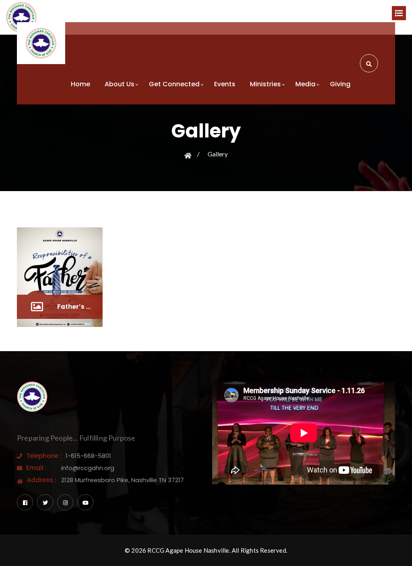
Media (305, 84)
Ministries (265, 84)
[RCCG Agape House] (41, 43)
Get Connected (174, 84)
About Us (119, 84)
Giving (340, 84)
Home (80, 84)
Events (224, 84)
